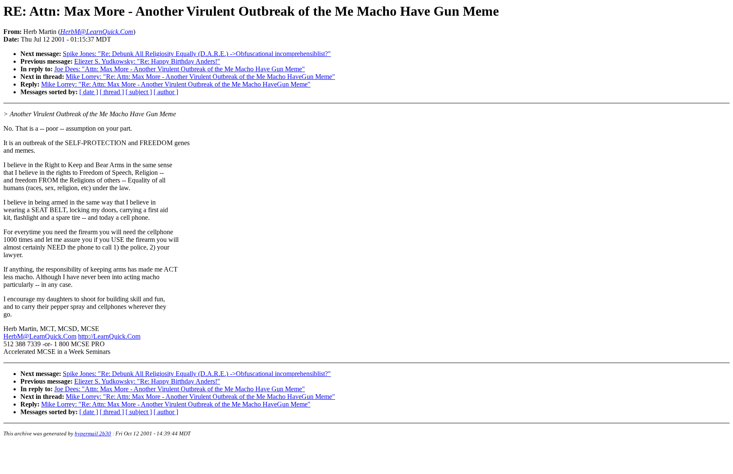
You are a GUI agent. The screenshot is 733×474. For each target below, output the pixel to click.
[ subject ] (139, 91)
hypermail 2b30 (93, 433)
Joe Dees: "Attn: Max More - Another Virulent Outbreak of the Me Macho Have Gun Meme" (179, 69)
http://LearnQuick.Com (109, 336)
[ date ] (88, 91)
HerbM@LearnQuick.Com (39, 336)
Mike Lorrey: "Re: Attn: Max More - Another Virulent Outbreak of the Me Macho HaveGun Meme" (200, 76)
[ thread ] (112, 91)
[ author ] (166, 91)
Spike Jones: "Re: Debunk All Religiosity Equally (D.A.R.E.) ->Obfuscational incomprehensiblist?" (197, 53)
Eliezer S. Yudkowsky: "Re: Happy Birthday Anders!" (147, 61)
